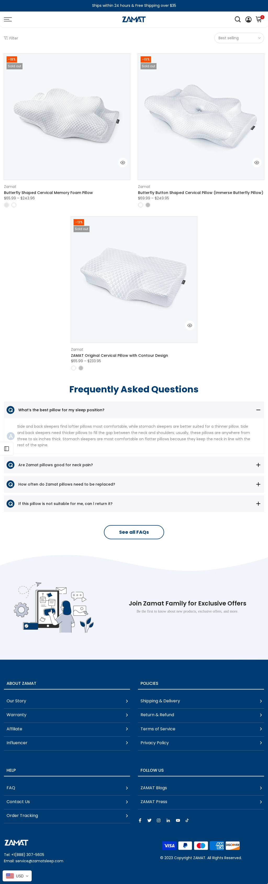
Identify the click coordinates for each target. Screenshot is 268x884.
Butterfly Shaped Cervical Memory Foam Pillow (48, 192)
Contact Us (18, 802)
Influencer (17, 743)
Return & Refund (157, 715)
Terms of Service (158, 729)
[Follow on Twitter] (149, 820)
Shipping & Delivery (160, 701)
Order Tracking (22, 816)
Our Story (16, 701)
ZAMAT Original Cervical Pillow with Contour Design (119, 355)
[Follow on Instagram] (158, 820)
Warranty (16, 715)
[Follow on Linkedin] (168, 820)
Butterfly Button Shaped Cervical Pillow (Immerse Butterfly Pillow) (200, 192)
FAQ (11, 788)
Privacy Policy (155, 743)
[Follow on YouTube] (178, 820)
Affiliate (14, 729)
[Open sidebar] (6, 448)
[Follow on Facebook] (140, 820)
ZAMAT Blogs (154, 788)
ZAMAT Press (154, 802)
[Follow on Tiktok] (187, 820)
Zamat (10, 186)
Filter (13, 38)
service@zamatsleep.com (39, 861)
